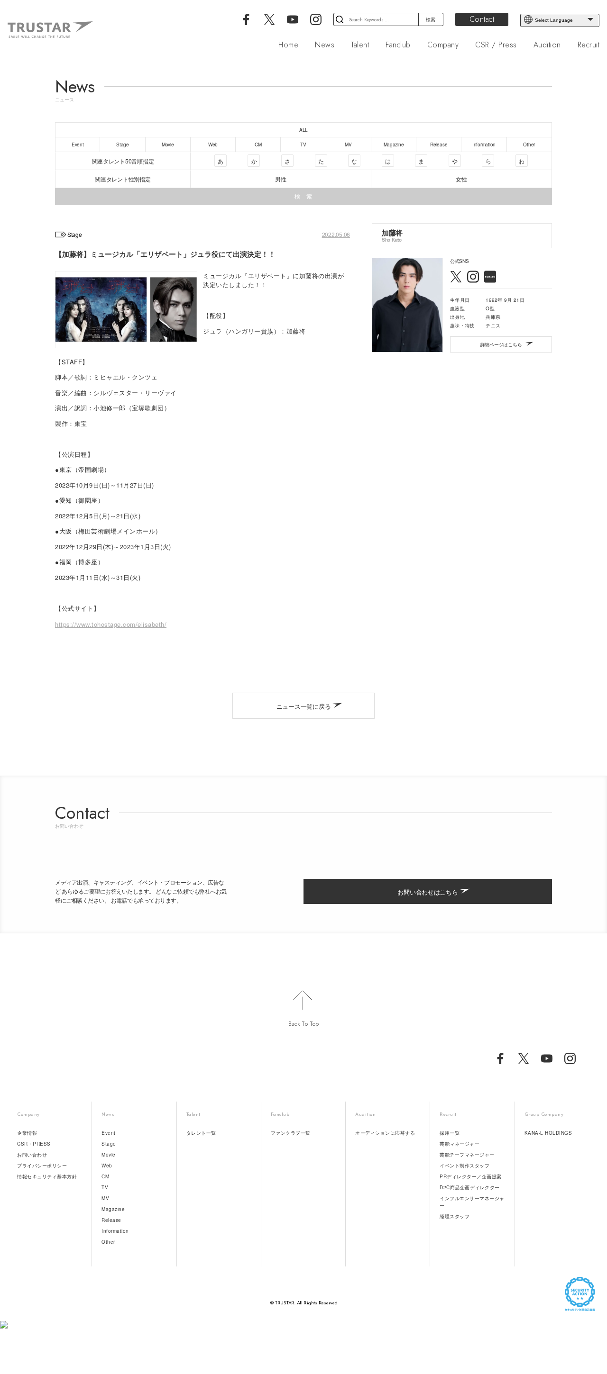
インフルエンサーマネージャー (472, 1202)
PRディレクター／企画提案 (471, 1176)
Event (108, 1133)
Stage (108, 1143)
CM (105, 1176)
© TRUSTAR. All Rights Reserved (304, 1303)
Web (106, 1165)
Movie (108, 1154)
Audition (547, 45)
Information (115, 1231)
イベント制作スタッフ (464, 1165)
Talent (360, 45)
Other (108, 1241)
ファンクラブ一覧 (291, 1133)
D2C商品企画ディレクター (470, 1187)
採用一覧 (450, 1133)
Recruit (589, 45)
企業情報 (27, 1133)
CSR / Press (496, 45)
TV (104, 1187)
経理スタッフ (454, 1216)
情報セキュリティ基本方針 (47, 1176)
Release (111, 1220)
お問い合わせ (32, 1154)
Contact (482, 19)
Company (443, 45)
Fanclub (398, 45)
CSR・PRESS (34, 1143)
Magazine (113, 1209)
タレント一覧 (201, 1133)
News (324, 45)
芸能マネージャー (459, 1143)
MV (105, 1198)
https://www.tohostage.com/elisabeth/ (110, 624)
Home (288, 45)
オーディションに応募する (385, 1133)
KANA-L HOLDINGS (548, 1133)
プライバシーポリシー (42, 1165)
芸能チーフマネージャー (467, 1154)
